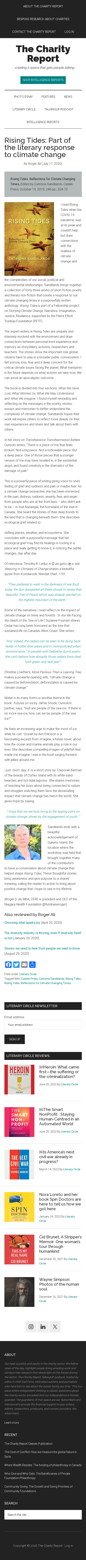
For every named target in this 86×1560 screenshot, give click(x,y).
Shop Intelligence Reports (43, 80)
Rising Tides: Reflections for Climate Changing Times (37, 983)
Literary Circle (28, 974)
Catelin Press (29, 978)
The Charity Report (43, 53)
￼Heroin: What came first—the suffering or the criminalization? (59, 1072)
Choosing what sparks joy (22, 923)
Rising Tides (73, 978)
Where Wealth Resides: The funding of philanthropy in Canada (42, 1465)
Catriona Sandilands (51, 978)
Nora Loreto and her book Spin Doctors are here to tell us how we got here (60, 1201)
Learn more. (11, 1422)
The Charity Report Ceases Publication (28, 1443)
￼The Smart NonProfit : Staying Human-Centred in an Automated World (59, 1116)
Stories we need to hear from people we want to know (42, 948)
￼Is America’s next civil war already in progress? (57, 1157)
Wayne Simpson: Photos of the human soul (59, 1284)
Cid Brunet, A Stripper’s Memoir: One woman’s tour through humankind (60, 1244)
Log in (69, 1545)
